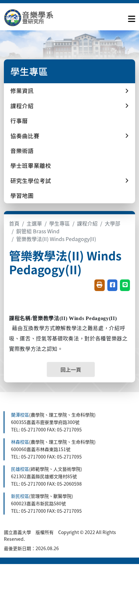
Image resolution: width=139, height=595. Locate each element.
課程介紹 (87, 223)
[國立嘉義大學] (39, 17)
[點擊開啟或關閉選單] (131, 17)
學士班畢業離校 (30, 165)
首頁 (14, 223)
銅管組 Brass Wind (37, 231)
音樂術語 (22, 150)
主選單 (34, 223)
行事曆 (19, 120)
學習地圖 (22, 195)
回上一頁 (70, 369)
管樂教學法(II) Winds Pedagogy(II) (56, 239)
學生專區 (59, 223)
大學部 (112, 223)
